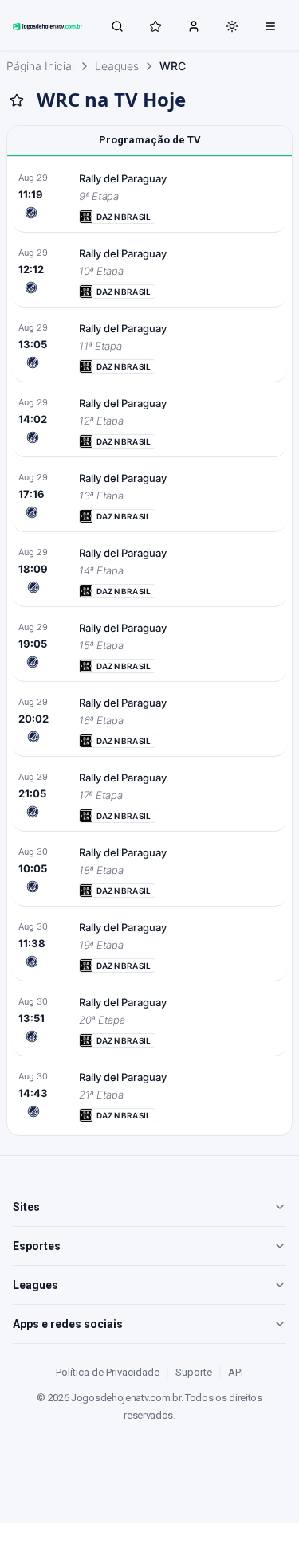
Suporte (193, 1372)
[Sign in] (194, 25)
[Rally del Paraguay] (149, 197)
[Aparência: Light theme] (232, 26)
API (235, 1372)
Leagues (117, 65)
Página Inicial (40, 65)
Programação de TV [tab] (150, 140)
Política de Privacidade (107, 1372)
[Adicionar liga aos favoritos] (16, 100)
